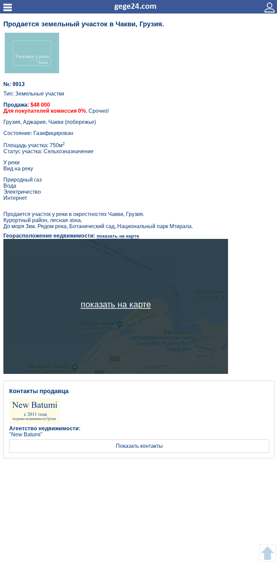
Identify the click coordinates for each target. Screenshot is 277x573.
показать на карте (118, 236)
